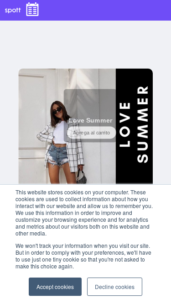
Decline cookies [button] (115, 286)
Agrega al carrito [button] (91, 133)
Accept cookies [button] (55, 286)
